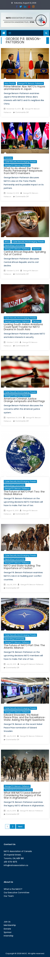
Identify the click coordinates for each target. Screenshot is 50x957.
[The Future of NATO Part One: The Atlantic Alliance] (25, 614)
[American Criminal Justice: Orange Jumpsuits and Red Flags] (25, 372)
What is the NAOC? (13, 889)
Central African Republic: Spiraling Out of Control (25, 253)
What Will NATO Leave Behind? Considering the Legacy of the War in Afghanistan (22, 795)
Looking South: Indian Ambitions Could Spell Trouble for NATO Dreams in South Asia (23, 327)
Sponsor (8, 932)
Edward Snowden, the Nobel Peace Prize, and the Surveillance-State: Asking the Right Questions (25, 717)
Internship (8, 935)
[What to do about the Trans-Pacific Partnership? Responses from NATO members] (25, 138)
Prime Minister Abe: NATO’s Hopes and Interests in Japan (24, 88)
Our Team (9, 896)
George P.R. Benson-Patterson (30, 83)
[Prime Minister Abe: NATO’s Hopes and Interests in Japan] (25, 63)
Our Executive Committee (16, 892)
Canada (8, 158)
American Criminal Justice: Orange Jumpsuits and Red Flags (24, 400)
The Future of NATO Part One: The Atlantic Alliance (24, 646)
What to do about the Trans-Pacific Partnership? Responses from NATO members (23, 170)
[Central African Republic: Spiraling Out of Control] (25, 222)
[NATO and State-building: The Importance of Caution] (25, 537)
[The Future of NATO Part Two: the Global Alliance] (25, 454)
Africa (7, 241)
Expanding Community (14, 245)
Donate (7, 928)
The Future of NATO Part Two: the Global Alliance (24, 493)
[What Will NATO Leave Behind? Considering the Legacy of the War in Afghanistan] (25, 766)
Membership (10, 925)
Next (20, 826)
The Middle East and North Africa (18, 790)
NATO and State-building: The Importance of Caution (22, 567)
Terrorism (37, 249)
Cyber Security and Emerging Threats (20, 161)
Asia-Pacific (10, 83)
